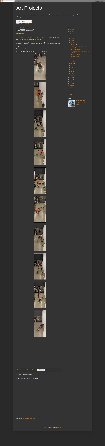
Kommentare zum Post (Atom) (28, 418)
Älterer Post (60, 416)
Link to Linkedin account (76, 49)
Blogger (59, 427)
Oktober (72, 42)
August (72, 63)
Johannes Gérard (81, 100)
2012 (71, 94)
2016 (71, 87)
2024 (71, 33)
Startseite (40, 416)
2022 (71, 37)
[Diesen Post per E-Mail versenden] (37, 370)
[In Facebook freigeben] (42, 370)
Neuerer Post (20, 416)
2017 (71, 85)
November (73, 40)
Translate (27, 23)
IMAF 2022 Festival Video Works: (78, 58)
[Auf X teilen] (41, 370)
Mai (72, 69)
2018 (71, 83)
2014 (71, 91)
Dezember (73, 38)
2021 (71, 77)
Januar (72, 75)
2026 (71, 29)
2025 (71, 31)
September (73, 44)
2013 (71, 93)
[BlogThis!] (39, 370)
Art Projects (29, 8)
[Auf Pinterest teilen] (44, 370)
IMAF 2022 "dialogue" (75, 54)
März (72, 73)
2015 (71, 89)
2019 (71, 81)
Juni (72, 67)
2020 (71, 79)
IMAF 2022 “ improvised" (76, 56)
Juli (72, 65)
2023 (71, 35)
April (72, 71)
